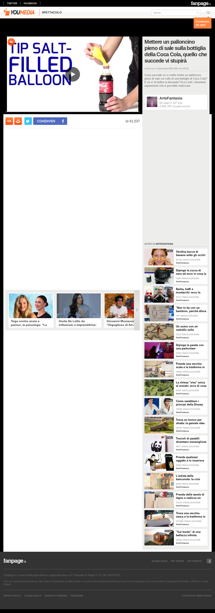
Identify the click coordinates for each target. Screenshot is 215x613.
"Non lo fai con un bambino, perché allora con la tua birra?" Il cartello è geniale (191, 309)
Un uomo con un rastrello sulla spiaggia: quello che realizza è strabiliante (190, 328)
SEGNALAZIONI (160, 561)
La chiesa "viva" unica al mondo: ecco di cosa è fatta (191, 384)
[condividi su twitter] (28, 121)
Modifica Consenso (56, 596)
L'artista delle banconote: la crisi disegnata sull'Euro (188, 477)
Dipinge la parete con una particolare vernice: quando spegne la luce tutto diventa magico (190, 347)
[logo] (201, 3)
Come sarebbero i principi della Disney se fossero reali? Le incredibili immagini (189, 403)
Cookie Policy (33, 596)
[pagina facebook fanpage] (209, 561)
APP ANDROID (194, 561)
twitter (12, 3)
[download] (18, 121)
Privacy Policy (12, 596)
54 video (164, 103)
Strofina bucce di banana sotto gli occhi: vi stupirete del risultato (191, 253)
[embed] (9, 121)
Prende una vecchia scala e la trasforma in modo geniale (190, 365)
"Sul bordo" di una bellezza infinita (188, 533)
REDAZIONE (77, 596)
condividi (46, 121)
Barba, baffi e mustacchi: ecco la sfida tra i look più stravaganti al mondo (189, 291)
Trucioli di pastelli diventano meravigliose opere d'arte (191, 440)
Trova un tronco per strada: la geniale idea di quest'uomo (190, 421)
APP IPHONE (177, 561)
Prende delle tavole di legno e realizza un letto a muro (190, 496)
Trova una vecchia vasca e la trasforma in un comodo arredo (190, 515)
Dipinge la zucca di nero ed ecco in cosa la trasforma (191, 272)
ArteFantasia (170, 98)
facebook (30, 3)
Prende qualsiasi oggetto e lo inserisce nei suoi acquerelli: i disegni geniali (190, 459)
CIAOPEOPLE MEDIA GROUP (196, 596)
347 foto (177, 103)
